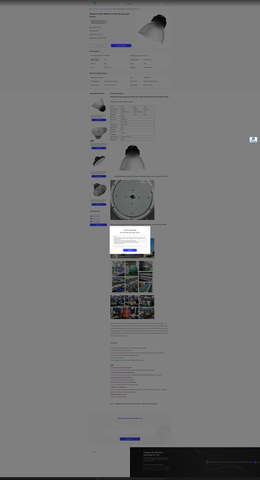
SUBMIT (130, 250)
